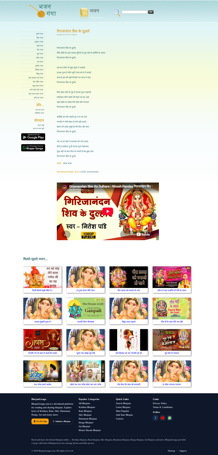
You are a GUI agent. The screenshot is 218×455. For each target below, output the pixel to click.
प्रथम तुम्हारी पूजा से (42, 321)
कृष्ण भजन (39, 34)
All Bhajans (84, 403)
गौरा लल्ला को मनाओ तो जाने (128, 290)
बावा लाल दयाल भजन (36, 94)
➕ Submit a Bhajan (61, 421)
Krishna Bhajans (87, 407)
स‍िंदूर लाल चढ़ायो (128, 321)
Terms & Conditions (163, 407)
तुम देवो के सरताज (172, 353)
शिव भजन (40, 38)
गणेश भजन (39, 58)
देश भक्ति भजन (38, 82)
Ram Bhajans (85, 411)
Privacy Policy (160, 403)
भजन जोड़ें (41, 125)
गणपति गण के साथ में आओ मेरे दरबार (42, 353)
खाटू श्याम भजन (37, 86)
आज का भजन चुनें (38, 128)
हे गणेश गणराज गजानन (172, 384)
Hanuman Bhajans (88, 419)
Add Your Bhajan (124, 415)
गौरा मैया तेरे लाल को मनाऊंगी (128, 384)
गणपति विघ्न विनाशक (85, 321)
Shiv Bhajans (85, 415)
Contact (120, 419)
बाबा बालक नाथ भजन (35, 78)
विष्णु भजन (39, 74)
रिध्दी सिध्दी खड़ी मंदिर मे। (42, 290)
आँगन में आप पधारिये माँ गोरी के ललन (171, 290)
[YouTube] (162, 418)
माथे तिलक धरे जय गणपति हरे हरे (129, 353)
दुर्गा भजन (40, 54)
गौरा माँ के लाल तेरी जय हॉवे (172, 321)
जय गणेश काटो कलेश (42, 384)
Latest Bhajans (123, 407)
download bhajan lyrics (68, 171)
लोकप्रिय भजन (39, 113)
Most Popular (122, 411)
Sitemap (171, 451)
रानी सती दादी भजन (36, 90)
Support (183, 451)
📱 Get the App (40, 421)
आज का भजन (39, 110)
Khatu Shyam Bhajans (90, 430)
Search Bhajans (123, 403)
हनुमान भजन (39, 42)
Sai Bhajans (84, 426)
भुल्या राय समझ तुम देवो (85, 353)
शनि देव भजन (38, 98)
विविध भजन (39, 70)
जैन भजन (40, 50)
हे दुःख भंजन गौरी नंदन (86, 290)
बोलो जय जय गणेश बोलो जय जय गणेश (85, 384)
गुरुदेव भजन (39, 66)
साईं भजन (40, 46)
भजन (96, 13)
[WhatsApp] (169, 418)
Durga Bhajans (86, 422)
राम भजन (40, 62)
